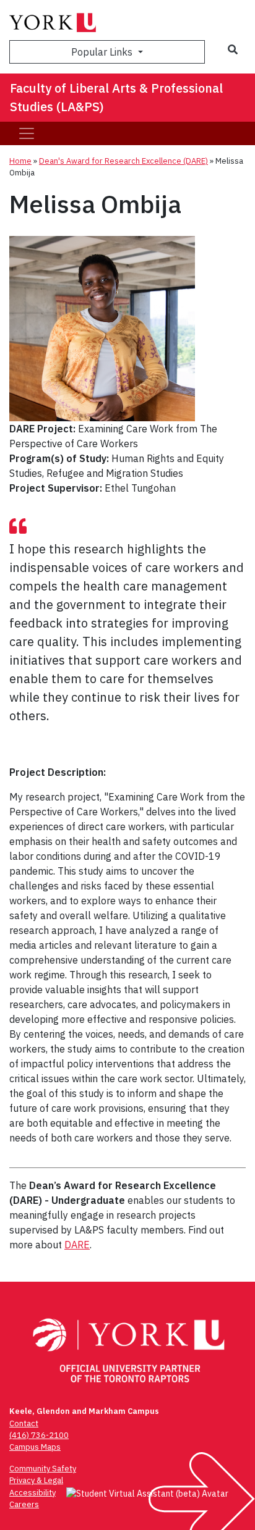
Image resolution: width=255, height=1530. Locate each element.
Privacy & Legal (36, 1480)
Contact (23, 1423)
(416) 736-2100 (39, 1435)
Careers (24, 1504)
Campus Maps (35, 1447)
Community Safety (42, 1468)
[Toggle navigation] (26, 133)
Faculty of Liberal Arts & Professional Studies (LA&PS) (116, 97)
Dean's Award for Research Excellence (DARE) (123, 161)
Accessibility (32, 1492)
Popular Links (103, 52)
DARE (77, 1244)
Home (20, 161)
